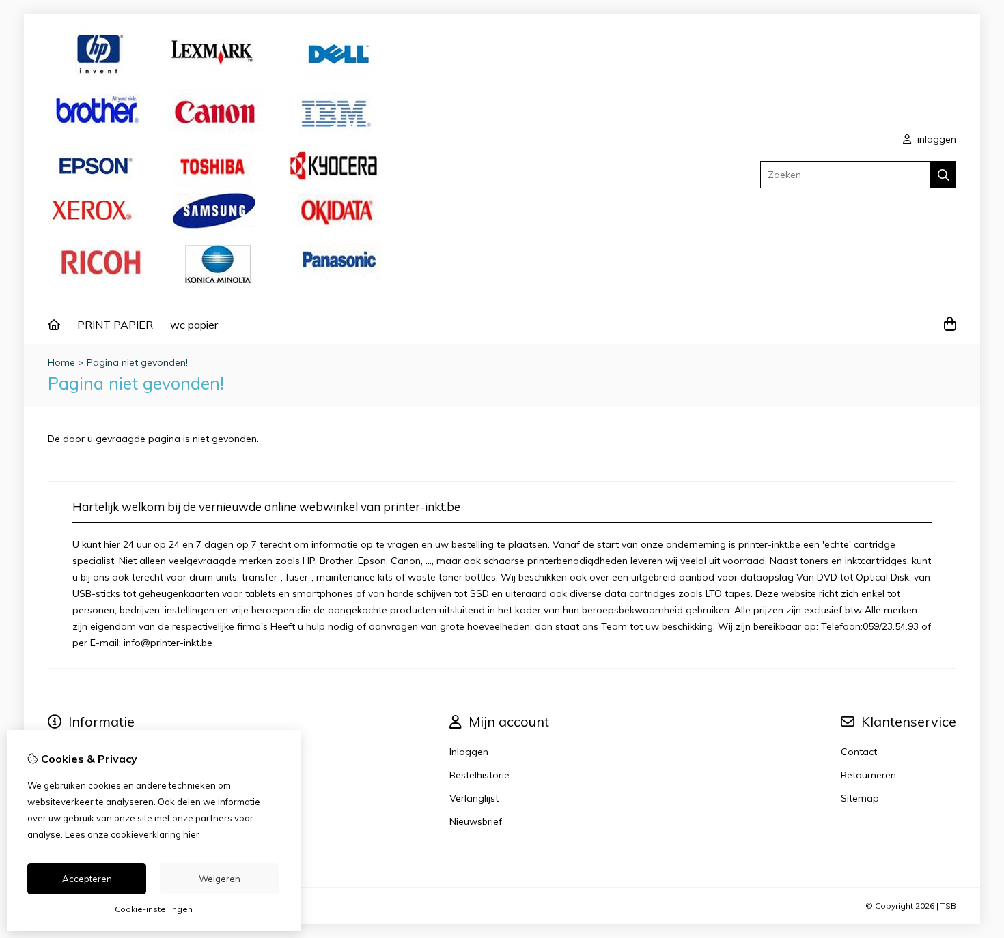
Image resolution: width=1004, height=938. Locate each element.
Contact (859, 752)
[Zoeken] (943, 174)
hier (191, 834)
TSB (948, 905)
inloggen (935, 139)
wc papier (194, 325)
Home (61, 362)
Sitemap (860, 798)
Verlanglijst (474, 798)
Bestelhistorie (479, 775)
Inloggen (468, 752)
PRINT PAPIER (115, 325)
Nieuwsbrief (475, 821)
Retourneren (868, 775)
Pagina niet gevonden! (137, 362)
